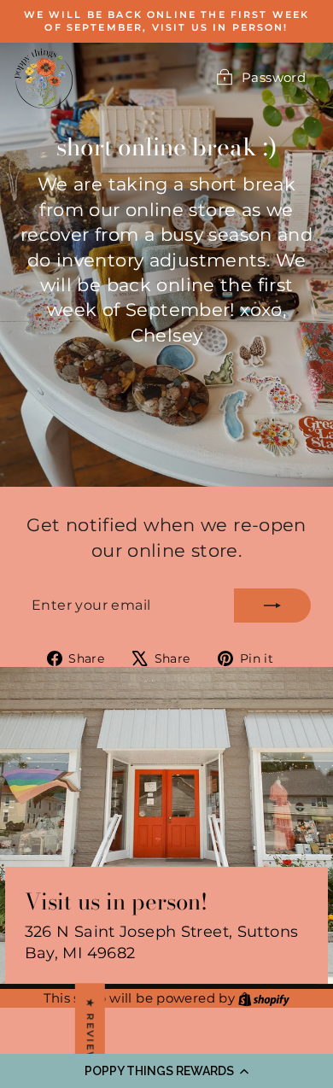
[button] (166, 1071)
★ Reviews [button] (90, 1035)
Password (274, 77)
